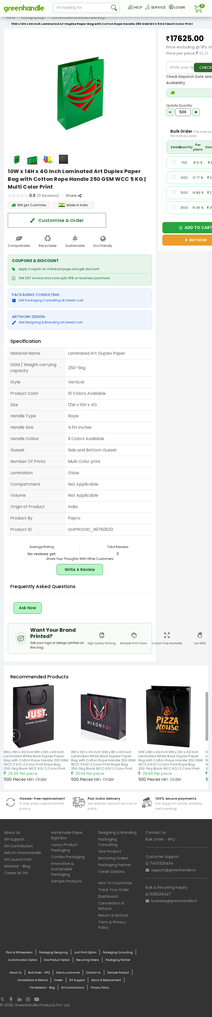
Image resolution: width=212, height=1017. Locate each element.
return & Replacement (106, 980)
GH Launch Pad (17, 859)
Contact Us (156, 832)
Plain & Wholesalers (19, 952)
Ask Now (27, 608)
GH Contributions (72, 988)
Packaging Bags (33, 18)
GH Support (14, 839)
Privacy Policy (100, 988)
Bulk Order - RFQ (160, 839)
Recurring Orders (113, 858)
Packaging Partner (114, 864)
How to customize (68, 973)
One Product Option (57, 960)
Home (10, 18)
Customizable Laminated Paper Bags (78, 18)
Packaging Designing (53, 952)
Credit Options (111, 871)
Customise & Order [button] (60, 220)
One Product (109, 851)
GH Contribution (18, 846)
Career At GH (16, 872)
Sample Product (118, 973)
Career (58, 980)
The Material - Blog (42, 988)
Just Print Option (85, 952)
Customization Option (22, 960)
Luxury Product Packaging (64, 847)
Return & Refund (113, 915)
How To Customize (115, 883)
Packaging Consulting (108, 842)
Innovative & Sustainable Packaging (62, 869)
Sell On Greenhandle (22, 852)
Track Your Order (113, 889)
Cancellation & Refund (33, 980)
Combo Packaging (68, 856)
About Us (12, 832)
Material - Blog (17, 866)
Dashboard (108, 896)
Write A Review (80, 569)
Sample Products (66, 881)
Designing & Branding (117, 832)
